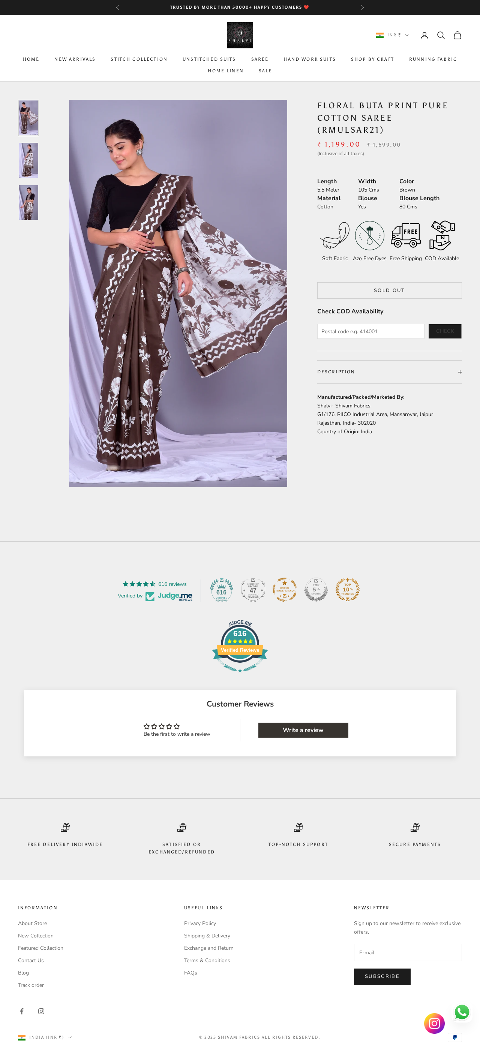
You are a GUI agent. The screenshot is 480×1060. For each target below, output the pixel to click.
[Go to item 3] (28, 202)
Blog (23, 972)
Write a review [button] (303, 730)
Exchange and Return (209, 948)
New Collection (36, 935)
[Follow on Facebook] (22, 1011)
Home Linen (226, 70)
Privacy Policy (200, 923)
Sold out (389, 290)
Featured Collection (40, 948)
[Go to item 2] (28, 160)
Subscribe (382, 976)
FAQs (190, 972)
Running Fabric (433, 59)
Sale (265, 70)
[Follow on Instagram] (41, 1011)
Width (367, 181)
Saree (260, 59)
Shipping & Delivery (207, 935)
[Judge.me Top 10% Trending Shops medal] (348, 590)
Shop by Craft (372, 59)
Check (445, 331)
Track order (31, 985)
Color (406, 181)
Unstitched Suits (209, 59)
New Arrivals (75, 59)
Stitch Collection (139, 59)
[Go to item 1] (28, 118)
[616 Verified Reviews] (240, 676)
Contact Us (31, 960)
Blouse (367, 198)
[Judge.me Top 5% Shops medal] (316, 590)
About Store (32, 923)
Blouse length (419, 198)
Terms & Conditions (207, 960)
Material (328, 198)
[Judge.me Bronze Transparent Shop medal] (285, 590)
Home (31, 59)
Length (327, 181)
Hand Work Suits (310, 59)
